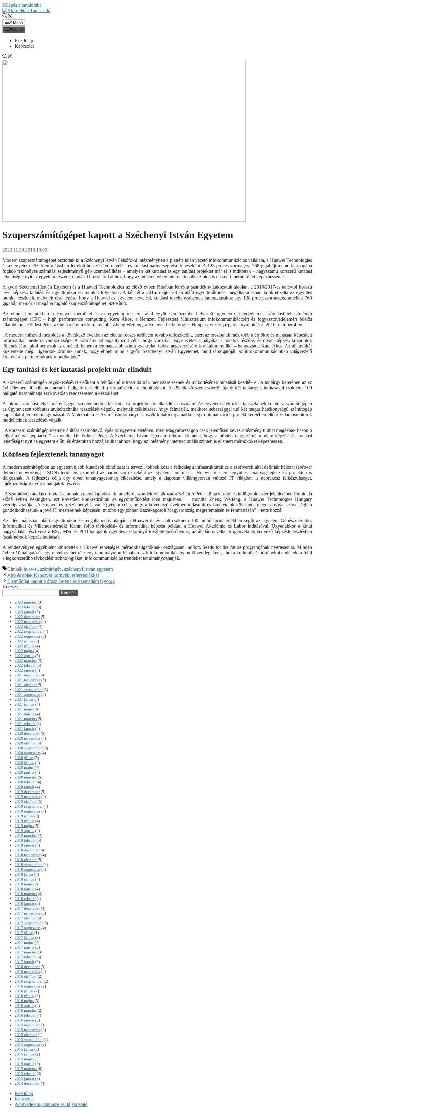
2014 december (27, 1083)
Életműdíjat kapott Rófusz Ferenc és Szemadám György (61, 581)
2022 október (26, 626)
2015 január (24, 1078)
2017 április (24, 947)
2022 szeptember (29, 631)
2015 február (25, 1073)
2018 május (24, 884)
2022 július (24, 641)
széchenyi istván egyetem (88, 569)
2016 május (24, 1000)
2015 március (26, 1068)
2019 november (27, 796)
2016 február (25, 1015)
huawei (31, 569)
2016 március (26, 1010)
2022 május (24, 650)
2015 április (24, 1064)
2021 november (27, 680)
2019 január (24, 845)
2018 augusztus (27, 869)
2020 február (25, 782)
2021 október (26, 685)
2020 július (24, 757)
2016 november (27, 971)
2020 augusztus (27, 753)
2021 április (24, 714)
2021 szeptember (29, 689)
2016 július (24, 991)
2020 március (26, 777)
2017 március (26, 952)
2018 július (24, 874)
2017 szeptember (29, 923)
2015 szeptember (29, 1039)
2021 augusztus (27, 694)
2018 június (24, 879)
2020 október (26, 743)
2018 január (24, 903)
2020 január (24, 787)
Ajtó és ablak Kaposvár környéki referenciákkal (53, 575)
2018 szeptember (29, 864)
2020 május (24, 767)
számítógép (51, 569)
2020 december (27, 733)
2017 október (26, 918)
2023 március (26, 602)
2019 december (27, 791)
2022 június (24, 646)
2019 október (26, 801)
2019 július (24, 816)
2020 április (24, 772)
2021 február (25, 723)
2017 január (24, 962)
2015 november (27, 1030)
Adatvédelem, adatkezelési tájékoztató (51, 1104)
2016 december (27, 966)
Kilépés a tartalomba (22, 5)
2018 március (26, 893)
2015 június (24, 1054)
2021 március (26, 719)
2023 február (25, 607)
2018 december (27, 850)
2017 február (25, 957)
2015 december (27, 1025)
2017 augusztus (27, 928)
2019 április (24, 830)
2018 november (27, 855)
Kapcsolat (24, 46)
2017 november (27, 913)
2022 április (24, 655)
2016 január (24, 1020)
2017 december (27, 908)
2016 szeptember (29, 981)
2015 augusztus (27, 1044)
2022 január (24, 670)
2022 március (26, 660)
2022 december (27, 616)
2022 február (25, 665)
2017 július (24, 932)
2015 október (26, 1034)
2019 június (24, 821)
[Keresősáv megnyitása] (7, 16)
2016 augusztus (27, 986)
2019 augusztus (27, 811)
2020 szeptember (29, 748)
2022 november (27, 621)
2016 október (26, 976)
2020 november (27, 738)
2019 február (25, 840)
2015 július (24, 1049)
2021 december (27, 675)
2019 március (26, 835)
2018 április (24, 889)
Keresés (10, 586)
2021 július (24, 699)
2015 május (24, 1059)
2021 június (24, 704)
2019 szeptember (29, 806)
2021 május (24, 709)
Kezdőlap (24, 40)
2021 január (24, 728)
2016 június (24, 996)
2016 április (24, 1005)
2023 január (24, 612)
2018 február (25, 898)
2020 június (24, 762)
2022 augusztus (27, 636)
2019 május (24, 825)
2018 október (26, 859)
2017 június (24, 937)
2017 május (24, 942)
